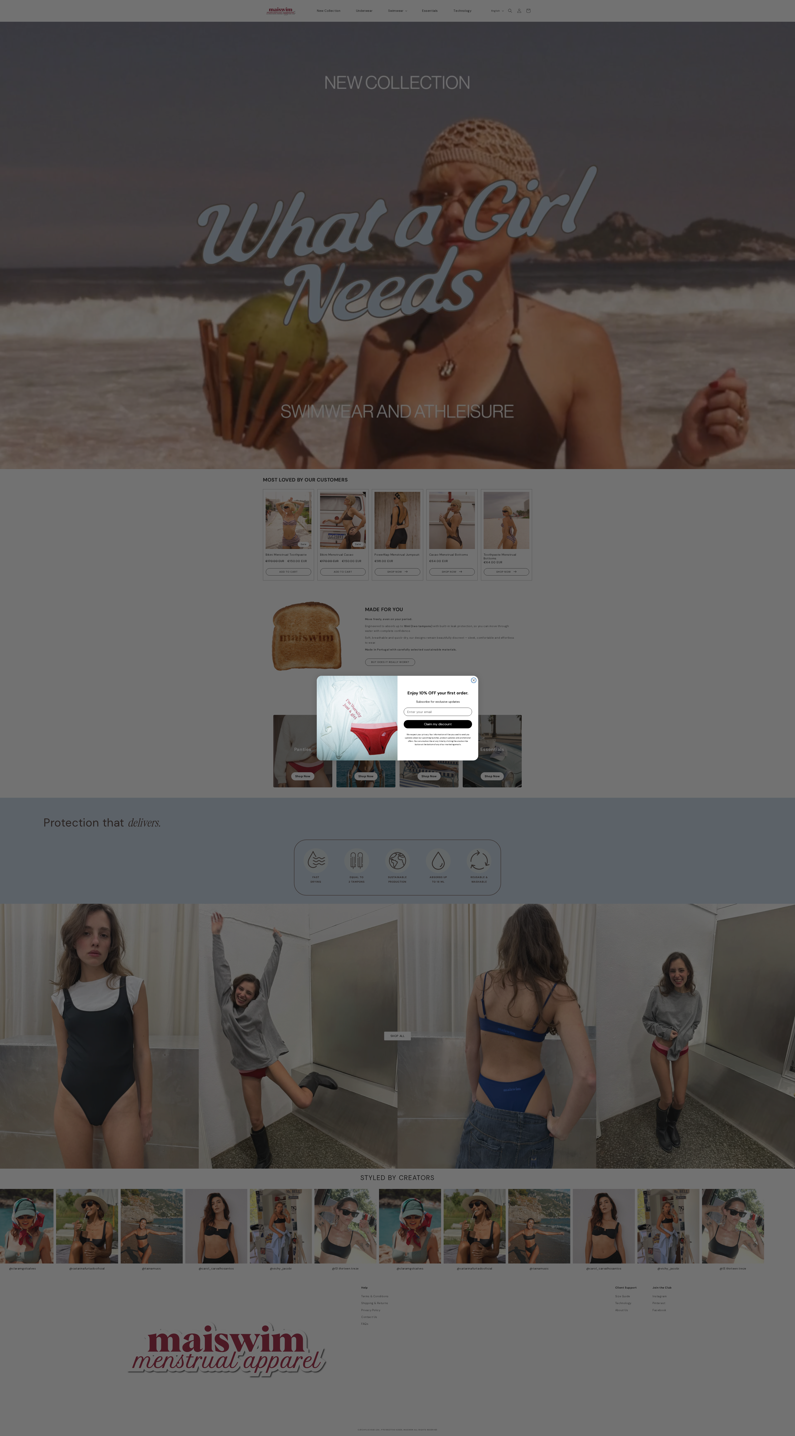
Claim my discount (438, 724)
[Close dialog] (473, 680)
